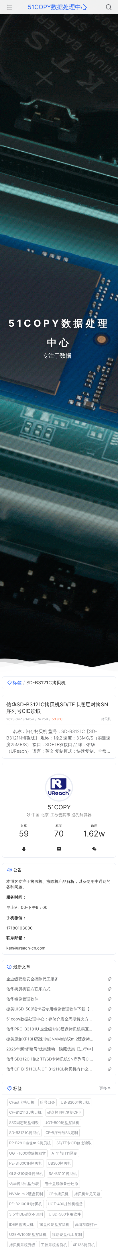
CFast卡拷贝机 (21, 1102)
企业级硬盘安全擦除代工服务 (32, 978)
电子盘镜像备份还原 (61, 1183)
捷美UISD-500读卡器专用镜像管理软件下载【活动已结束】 (51, 1008)
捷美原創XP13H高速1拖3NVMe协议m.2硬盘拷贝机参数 (51, 1038)
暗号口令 (47, 1102)
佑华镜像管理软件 (22, 998)
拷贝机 (106, 719)
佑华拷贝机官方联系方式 (28, 988)
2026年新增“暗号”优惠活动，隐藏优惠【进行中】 (50, 1048)
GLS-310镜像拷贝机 (26, 1173)
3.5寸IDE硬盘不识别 (26, 1214)
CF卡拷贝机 (58, 1194)
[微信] (94, 848)
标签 (17, 682)
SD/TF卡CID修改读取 (74, 1143)
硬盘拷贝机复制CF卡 (64, 1112)
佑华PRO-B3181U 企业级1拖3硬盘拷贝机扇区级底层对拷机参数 (51, 1028)
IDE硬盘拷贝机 (21, 1224)
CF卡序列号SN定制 (62, 1132)
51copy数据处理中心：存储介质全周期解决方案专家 (51, 1018)
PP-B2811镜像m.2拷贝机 (30, 1143)
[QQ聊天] (24, 848)
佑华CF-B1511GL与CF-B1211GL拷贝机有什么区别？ (51, 1068)
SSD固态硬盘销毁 (24, 1122)
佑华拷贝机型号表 (24, 1183)
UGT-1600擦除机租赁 (27, 1153)
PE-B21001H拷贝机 (25, 1204)
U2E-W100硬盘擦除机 (27, 1234)
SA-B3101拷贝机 (63, 1173)
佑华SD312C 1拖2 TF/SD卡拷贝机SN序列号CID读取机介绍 (51, 1058)
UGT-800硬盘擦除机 (61, 1122)
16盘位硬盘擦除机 (54, 1224)
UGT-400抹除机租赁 (65, 1204)
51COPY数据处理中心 (57, 7)
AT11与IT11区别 (64, 1153)
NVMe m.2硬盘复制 (26, 1194)
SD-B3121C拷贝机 (24, 1132)
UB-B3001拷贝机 (75, 1102)
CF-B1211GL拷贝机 (25, 1112)
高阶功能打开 (86, 1224)
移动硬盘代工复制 (67, 1234)
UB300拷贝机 (59, 1163)
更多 (103, 1088)
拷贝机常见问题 (87, 1194)
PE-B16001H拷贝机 (25, 1163)
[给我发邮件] (59, 848)
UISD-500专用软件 (65, 1214)
